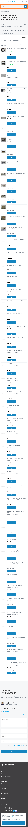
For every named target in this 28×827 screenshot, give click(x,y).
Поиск (25, 6)
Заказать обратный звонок (7, 714)
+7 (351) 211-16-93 (22, 2)
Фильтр (24, 37)
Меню (1, 2)
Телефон (4, 731)
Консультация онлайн (19, 714)
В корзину (11, 57)
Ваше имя (4, 736)
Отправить (14, 751)
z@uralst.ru (6, 711)
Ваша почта (4, 741)
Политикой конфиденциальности (16, 745)
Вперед (15, 678)
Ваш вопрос (5, 719)
